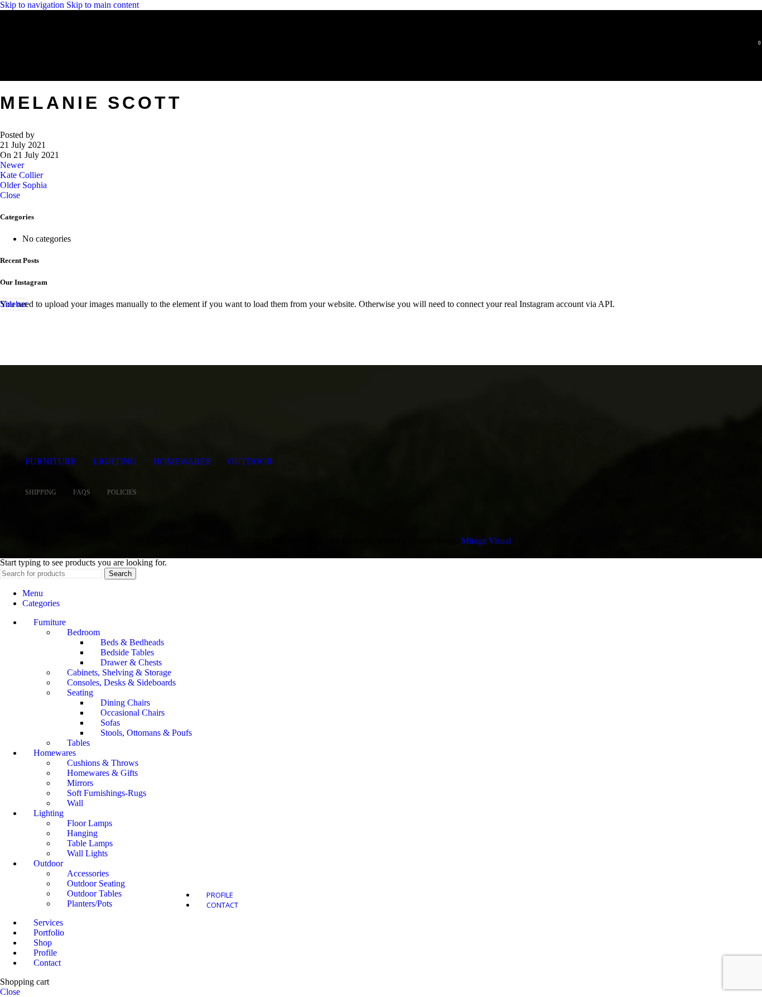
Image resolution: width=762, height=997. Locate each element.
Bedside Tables (127, 652)
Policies (122, 492)
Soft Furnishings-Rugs (106, 793)
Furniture (50, 461)
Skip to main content (102, 4)
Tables (78, 742)
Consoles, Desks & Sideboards (121, 682)
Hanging (82, 833)
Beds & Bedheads (132, 642)
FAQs (81, 492)
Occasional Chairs (132, 712)
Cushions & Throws (102, 763)
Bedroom (83, 632)
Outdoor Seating (96, 883)
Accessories (88, 873)
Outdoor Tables (94, 893)
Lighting (115, 461)
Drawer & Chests (131, 662)
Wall (75, 803)
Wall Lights (87, 853)
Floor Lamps (89, 823)
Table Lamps (90, 843)
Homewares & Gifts (102, 773)
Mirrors (80, 783)
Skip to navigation (33, 4)
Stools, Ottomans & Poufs (146, 732)
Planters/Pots (89, 903)
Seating (80, 692)
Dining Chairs (125, 702)
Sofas (110, 722)
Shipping (40, 492)
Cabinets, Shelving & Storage (119, 672)
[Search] (738, 47)
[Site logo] (81, 63)
